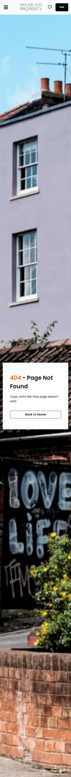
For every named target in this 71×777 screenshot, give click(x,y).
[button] (6, 7)
